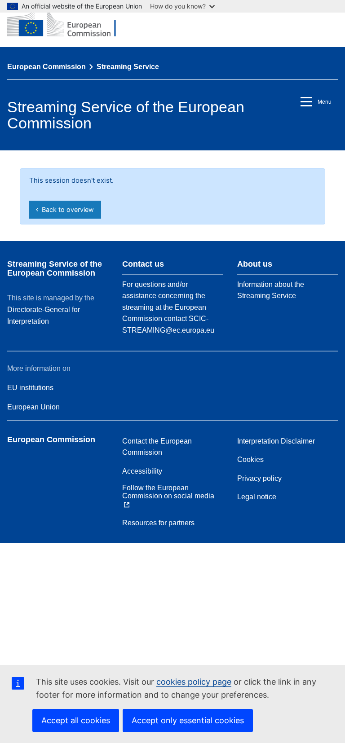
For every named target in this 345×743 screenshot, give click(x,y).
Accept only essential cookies (188, 720)
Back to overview (66, 209)
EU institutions (30, 387)
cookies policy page (193, 681)
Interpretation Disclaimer (276, 441)
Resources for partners (158, 523)
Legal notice (256, 497)
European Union (33, 407)
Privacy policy (259, 478)
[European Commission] (68, 23)
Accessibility (142, 471)
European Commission (46, 66)
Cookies (250, 459)
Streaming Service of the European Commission (54, 268)
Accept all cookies (75, 720)
